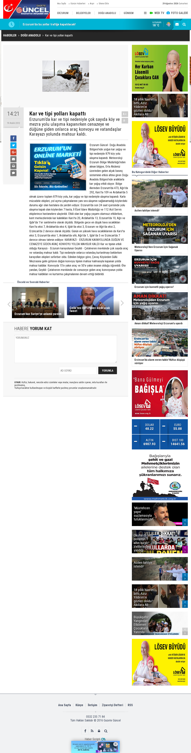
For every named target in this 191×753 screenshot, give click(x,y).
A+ (125, 114)
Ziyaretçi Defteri (112, 705)
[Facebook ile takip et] (85, 731)
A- (125, 120)
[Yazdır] (13, 166)
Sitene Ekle (104, 3)
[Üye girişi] (99, 731)
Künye (79, 705)
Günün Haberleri (78, 3)
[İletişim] (177, 24)
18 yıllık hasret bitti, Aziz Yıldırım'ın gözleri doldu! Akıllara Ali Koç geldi (68, 24)
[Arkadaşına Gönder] (13, 159)
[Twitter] (13, 145)
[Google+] (13, 152)
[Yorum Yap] (13, 173)
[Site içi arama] (184, 24)
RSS (130, 705)
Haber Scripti (92, 739)
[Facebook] (13, 138)
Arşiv (92, 3)
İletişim (92, 705)
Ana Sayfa (61, 3)
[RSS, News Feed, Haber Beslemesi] (92, 731)
